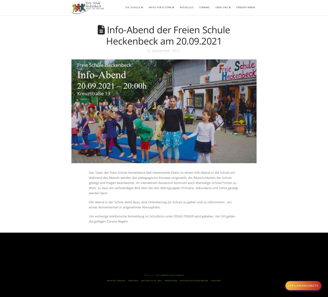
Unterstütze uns (151, 281)
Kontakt (216, 281)
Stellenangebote (303, 286)
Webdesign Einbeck (172, 275)
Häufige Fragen (116, 281)
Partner (133, 281)
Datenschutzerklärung (194, 281)
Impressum (171, 281)
